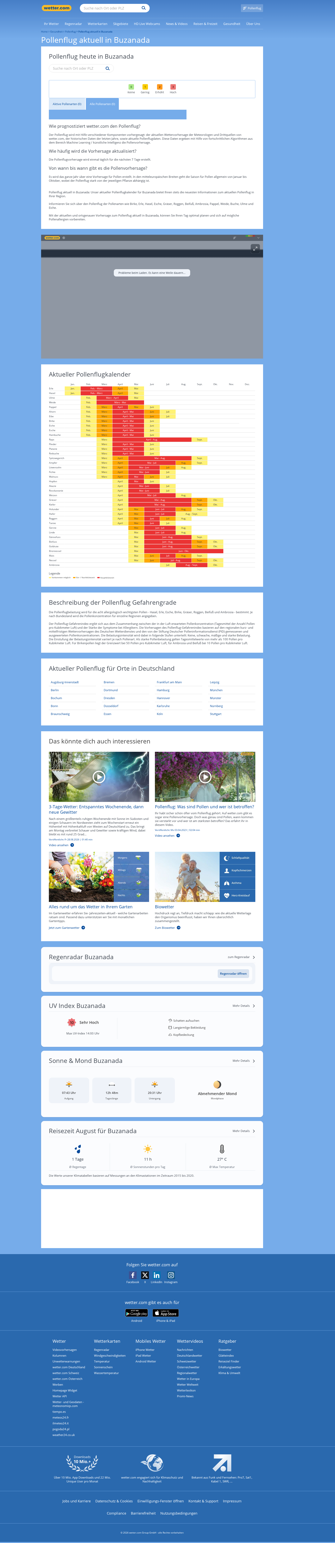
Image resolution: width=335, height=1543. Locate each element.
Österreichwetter (188, 1367)
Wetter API (60, 1396)
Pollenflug (70, 31)
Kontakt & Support (203, 1501)
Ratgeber (227, 1341)
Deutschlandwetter (189, 1355)
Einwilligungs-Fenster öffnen (160, 1501)
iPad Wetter (143, 1355)
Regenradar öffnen (233, 973)
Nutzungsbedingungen (178, 1513)
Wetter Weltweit (187, 1384)
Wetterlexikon (186, 1390)
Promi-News (185, 1396)
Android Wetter (146, 1361)
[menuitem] (51, 23)
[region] (152, 297)
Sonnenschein (103, 1367)
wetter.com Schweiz (66, 1373)
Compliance (116, 1513)
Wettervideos (190, 1341)
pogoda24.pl (61, 1429)
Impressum (232, 1501)
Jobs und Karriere (76, 1501)
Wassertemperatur (106, 1373)
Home (44, 31)
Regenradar (101, 1350)
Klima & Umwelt (229, 1373)
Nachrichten (185, 1350)
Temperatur (102, 1361)
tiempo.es (59, 1412)
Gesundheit (56, 31)
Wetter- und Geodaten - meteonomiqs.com (68, 1404)
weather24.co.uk (64, 1435)
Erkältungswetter (229, 1367)
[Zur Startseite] (56, 8)
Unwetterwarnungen (66, 1361)
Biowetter (224, 1350)
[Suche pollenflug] (107, 68)
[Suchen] (143, 8)
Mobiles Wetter (151, 1341)
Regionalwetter (187, 1373)
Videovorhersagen (65, 1350)
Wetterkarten (107, 1341)
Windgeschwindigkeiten (110, 1355)
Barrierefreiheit (143, 1513)
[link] (51, 24)
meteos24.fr (61, 1417)
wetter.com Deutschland (69, 1367)
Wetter (59, 1341)
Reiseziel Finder (228, 1361)
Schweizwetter (186, 1361)
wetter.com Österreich (67, 1379)
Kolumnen (59, 1355)
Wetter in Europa (188, 1379)
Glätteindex (226, 1355)
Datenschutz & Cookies (114, 1501)
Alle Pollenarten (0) (102, 104)
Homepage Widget (65, 1390)
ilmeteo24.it (61, 1423)
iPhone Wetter (145, 1350)
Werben (58, 1384)
